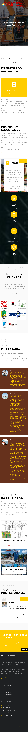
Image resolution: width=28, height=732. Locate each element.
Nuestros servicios (7, 694)
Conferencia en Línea (7, 685)
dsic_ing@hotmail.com (9, 712)
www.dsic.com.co (7, 715)
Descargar (24, 649)
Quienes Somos (7, 692)
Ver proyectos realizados (7, 152)
